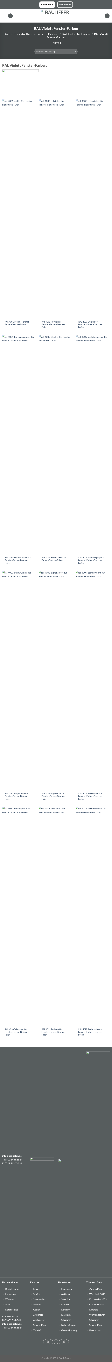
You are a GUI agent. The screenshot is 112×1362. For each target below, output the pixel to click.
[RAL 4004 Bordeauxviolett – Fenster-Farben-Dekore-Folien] (19, 444)
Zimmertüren (95, 1289)
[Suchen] (10, 15)
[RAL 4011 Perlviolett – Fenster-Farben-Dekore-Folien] (56, 916)
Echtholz (93, 1309)
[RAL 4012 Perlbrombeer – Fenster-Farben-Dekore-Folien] (93, 916)
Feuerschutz (95, 1330)
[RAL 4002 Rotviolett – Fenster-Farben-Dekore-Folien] (56, 209)
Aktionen (65, 1294)
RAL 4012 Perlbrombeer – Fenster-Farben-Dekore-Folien (90, 1032)
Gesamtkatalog (69, 1330)
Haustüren (66, 1289)
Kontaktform (12, 1289)
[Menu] (4, 15)
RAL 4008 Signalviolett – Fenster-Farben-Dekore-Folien (53, 796)
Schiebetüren (95, 1325)
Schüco (36, 1294)
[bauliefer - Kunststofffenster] (56, 16)
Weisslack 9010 (97, 1294)
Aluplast (37, 1304)
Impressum (10, 1294)
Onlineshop (65, 4)
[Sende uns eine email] (61, 1341)
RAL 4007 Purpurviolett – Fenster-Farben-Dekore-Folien (16, 796)
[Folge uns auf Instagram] (50, 1341)
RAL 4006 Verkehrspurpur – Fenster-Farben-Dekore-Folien (91, 560)
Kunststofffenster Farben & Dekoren (36, 34)
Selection (65, 1299)
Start (7, 34)
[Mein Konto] (107, 15)
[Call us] (66, 1341)
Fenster (37, 1289)
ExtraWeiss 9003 (97, 1299)
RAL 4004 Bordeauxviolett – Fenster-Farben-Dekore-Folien (18, 560)
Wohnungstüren (97, 1314)
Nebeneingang (68, 1325)
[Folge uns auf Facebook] (45, 1341)
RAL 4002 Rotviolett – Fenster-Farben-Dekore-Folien (53, 324)
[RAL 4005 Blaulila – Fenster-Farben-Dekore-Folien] (56, 444)
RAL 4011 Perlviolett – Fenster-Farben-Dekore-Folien (53, 1032)
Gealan (36, 1309)
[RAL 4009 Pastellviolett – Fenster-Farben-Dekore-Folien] (93, 680)
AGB (7, 1304)
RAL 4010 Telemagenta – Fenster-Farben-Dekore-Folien (16, 1032)
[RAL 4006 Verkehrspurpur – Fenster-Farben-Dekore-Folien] (93, 444)
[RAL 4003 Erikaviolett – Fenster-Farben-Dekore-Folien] (93, 209)
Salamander (39, 1299)
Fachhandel (47, 4)
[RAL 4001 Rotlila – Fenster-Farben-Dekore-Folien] (19, 209)
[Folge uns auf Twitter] (56, 1341)
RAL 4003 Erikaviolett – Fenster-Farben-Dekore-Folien (90, 324)
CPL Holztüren (96, 1304)
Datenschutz (11, 1309)
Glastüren (66, 1319)
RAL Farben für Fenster (76, 34)
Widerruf (9, 1299)
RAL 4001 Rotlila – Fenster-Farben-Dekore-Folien (17, 323)
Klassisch (66, 1314)
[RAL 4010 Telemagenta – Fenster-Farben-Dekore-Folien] (19, 916)
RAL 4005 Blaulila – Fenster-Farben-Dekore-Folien (54, 559)
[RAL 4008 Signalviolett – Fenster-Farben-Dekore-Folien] (56, 680)
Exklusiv (65, 1309)
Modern (65, 1304)
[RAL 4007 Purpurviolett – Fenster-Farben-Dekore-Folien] (19, 680)
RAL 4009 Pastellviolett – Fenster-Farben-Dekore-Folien (90, 796)
